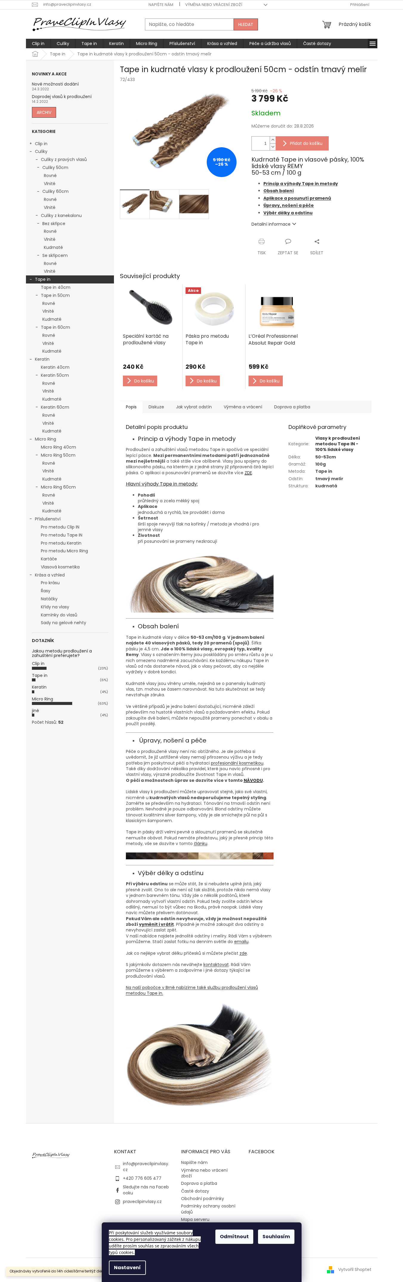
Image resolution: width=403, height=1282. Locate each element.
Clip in (41, 144)
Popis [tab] (131, 407)
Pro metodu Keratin (61, 543)
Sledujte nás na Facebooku (146, 1190)
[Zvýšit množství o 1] (273, 140)
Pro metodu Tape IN (61, 535)
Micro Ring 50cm (58, 455)
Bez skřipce (53, 224)
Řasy (45, 591)
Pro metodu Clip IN (60, 527)
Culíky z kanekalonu (61, 215)
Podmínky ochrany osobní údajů (208, 1209)
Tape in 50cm (55, 295)
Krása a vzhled (50, 575)
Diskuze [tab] (156, 407)
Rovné (50, 176)
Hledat (245, 24)
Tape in (42, 279)
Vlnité (49, 184)
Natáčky (49, 599)
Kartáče (49, 559)
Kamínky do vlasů (59, 615)
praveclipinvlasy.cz (142, 1202)
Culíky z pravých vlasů (64, 159)
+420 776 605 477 (142, 1178)
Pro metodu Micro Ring (64, 551)
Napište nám (161, 4)
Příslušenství (48, 519)
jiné (35, 711)
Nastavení (127, 1267)
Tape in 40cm (55, 287)
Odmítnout (234, 1236)
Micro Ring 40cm (58, 447)
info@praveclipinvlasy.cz (146, 1166)
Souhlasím (276, 1236)
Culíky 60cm (55, 191)
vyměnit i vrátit (156, 924)
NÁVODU (253, 780)
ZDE (248, 473)
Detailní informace (271, 224)
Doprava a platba (199, 1183)
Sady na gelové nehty (63, 623)
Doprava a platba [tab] (292, 407)
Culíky (41, 151)
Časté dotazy (195, 1191)
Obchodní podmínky (202, 1199)
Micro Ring (45, 439)
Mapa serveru (195, 1219)
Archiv (44, 112)
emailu (241, 942)
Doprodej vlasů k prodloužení (62, 96)
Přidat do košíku (306, 143)
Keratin (42, 359)
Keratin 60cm (55, 407)
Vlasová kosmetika (60, 567)
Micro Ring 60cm (58, 487)
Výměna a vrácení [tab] (243, 407)
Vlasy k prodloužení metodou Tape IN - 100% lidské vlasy (337, 444)
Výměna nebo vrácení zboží (213, 4)
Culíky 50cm (55, 167)
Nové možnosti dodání (55, 84)
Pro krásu (50, 583)
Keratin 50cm (55, 375)
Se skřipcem (55, 255)
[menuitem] (38, 43)
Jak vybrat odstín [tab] (194, 407)
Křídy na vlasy (55, 607)
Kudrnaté (53, 247)
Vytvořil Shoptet (354, 1269)
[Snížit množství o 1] (273, 146)
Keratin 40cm (55, 367)
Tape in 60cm (55, 327)
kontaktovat (216, 965)
